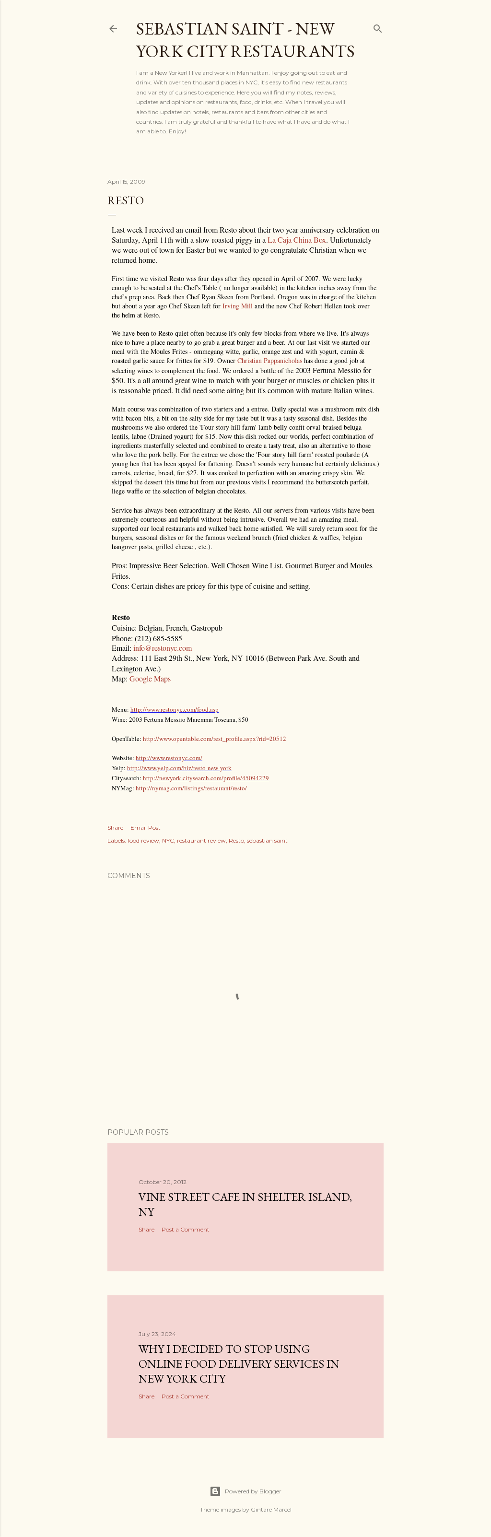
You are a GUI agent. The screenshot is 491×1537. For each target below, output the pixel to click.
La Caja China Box (297, 240)
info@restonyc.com (162, 648)
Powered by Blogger (253, 1491)
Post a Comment (186, 1229)
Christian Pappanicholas (269, 360)
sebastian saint (267, 840)
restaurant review (201, 840)
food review (143, 840)
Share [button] (115, 827)
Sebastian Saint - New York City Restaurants (245, 39)
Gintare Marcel (271, 1509)
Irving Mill (237, 305)
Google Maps (150, 678)
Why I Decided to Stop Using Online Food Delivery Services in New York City (239, 1363)
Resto (236, 840)
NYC (168, 840)
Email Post (145, 827)
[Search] (378, 26)
